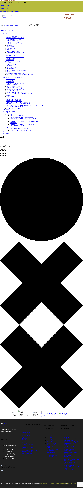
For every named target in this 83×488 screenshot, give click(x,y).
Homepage (3, 149)
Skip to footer (11, 0)
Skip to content (4, 0)
